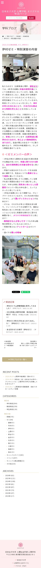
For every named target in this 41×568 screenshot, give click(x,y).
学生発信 (12, 409)
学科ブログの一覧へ (18, 359)
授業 (10, 417)
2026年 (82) (9, 475)
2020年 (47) (9, 493)
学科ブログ (9, 28)
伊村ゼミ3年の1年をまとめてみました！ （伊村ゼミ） (21, 323)
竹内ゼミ (11, 425)
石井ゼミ (11, 440)
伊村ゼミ (25, 45)
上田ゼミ (11, 431)
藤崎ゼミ (11, 423)
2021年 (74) (9, 490)
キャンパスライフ (15, 455)
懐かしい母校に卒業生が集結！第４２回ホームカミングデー (28, 344)
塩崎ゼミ (11, 449)
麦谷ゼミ (11, 434)
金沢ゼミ (11, 437)
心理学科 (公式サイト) (21, 563)
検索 (32, 18)
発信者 (18, 36)
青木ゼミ (11, 452)
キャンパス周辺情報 (15, 461)
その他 (11, 464)
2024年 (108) (10, 481)
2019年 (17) (9, 496)
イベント (12, 458)
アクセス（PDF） (21, 566)
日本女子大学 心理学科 (20, 12)
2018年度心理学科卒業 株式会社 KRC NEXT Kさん (22, 314)
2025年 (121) (10, 478)
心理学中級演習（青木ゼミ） (20, 376)
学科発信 (12, 403)
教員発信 (26, 36)
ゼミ (19, 45)
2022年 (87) (9, 487)
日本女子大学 (21, 560)
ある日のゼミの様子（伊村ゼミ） (21, 330)
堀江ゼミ (11, 443)
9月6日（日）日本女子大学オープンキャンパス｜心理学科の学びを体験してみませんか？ (21, 381)
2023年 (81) (9, 484)
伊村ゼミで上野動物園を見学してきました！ (21, 307)
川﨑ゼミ (11, 446)
